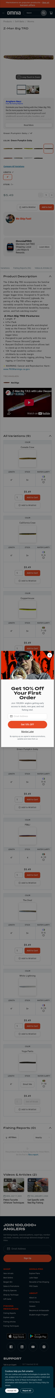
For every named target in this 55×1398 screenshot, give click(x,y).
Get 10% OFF (27, 724)
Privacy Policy (40, 1382)
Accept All (11, 1390)
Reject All (27, 1390)
